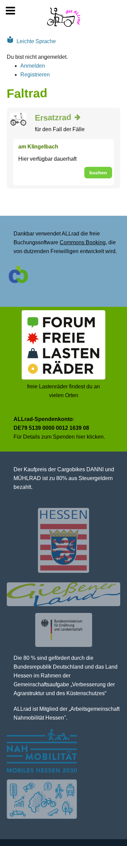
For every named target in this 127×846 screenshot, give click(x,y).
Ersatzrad (53, 117)
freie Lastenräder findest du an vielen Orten (63, 391)
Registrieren (35, 74)
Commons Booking (83, 242)
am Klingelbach (38, 146)
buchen (98, 172)
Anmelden (32, 66)
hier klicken (90, 437)
